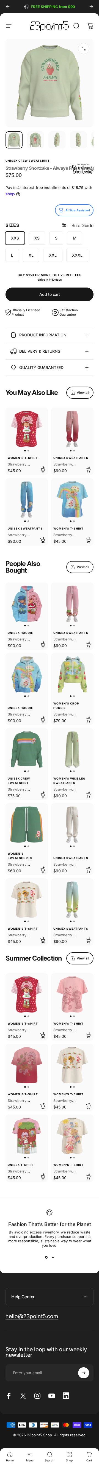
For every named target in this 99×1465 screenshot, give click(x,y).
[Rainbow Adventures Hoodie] (27, 674)
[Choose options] (42, 469)
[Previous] (8, 6)
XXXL (77, 255)
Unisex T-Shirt (21, 1164)
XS (37, 238)
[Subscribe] (83, 1372)
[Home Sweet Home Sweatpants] (72, 604)
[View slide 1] (46, 1257)
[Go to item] (14, 139)
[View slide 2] (53, 1257)
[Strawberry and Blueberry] (27, 604)
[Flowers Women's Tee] (27, 899)
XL (31, 255)
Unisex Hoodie (20, 632)
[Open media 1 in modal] (83, 48)
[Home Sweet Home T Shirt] (27, 1136)
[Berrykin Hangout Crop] (72, 674)
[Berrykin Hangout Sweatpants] (72, 899)
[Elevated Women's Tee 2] (72, 994)
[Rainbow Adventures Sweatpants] (27, 499)
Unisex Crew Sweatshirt (28, 160)
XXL (53, 255)
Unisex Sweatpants (70, 457)
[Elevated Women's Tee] (27, 1065)
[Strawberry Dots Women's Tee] (27, 429)
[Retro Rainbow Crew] (27, 749)
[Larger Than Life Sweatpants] (72, 824)
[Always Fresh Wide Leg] (72, 749)
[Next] (91, 6)
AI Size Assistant (77, 210)
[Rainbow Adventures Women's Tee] (72, 499)
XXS (15, 238)
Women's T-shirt (23, 457)
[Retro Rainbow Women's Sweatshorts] (27, 824)
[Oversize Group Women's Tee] (72, 1136)
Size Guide (83, 225)
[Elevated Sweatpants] (72, 429)
